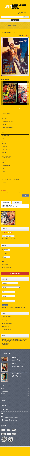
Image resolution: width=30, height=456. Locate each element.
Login (2, 398)
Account (3, 396)
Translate (13, 238)
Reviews (6, 264)
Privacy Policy (4, 405)
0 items (5, 253)
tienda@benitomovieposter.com (11, 417)
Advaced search (4, 391)
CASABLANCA (14, 357)
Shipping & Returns (8, 316)
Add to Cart (25, 195)
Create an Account (8, 267)
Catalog (10, 25)
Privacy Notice (6, 320)
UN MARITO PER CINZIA (17, 373)
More (20, 360)
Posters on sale (7, 329)
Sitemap (3, 400)
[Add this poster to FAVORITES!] (20, 108)
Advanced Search (8, 261)
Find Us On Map (7, 414)
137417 (20, 25)
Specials (3, 389)
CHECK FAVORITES (15, 274)
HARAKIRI (14, 363)
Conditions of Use (8, 323)
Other (14, 25)
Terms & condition (5, 403)
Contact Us (6, 326)
